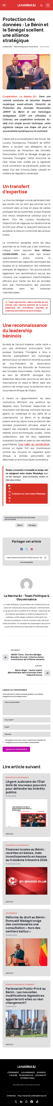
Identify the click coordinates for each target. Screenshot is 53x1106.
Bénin (19, 525)
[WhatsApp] (26, 1101)
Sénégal (32, 525)
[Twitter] (16, 1101)
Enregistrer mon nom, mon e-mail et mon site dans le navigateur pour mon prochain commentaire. (25, 741)
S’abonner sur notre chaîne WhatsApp (28, 493)
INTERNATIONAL (27, 1078)
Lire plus (9, 834)
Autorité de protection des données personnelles (20, 518)
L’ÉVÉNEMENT (13, 1072)
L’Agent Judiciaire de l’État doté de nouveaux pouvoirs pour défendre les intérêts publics (26, 786)
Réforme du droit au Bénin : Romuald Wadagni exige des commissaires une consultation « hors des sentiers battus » (26, 924)
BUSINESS (9, 984)
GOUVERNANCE (23, 777)
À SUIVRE (13, 1075)
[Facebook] (31, 1101)
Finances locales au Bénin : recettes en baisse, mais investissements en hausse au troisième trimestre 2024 (26, 854)
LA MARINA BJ (26, 5)
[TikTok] (37, 1101)
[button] (4, 5)
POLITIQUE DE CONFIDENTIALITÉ (32, 1096)
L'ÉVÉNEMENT (30, 984)
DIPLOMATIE (40, 1075)
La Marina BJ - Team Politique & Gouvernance (26, 597)
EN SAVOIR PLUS (11, 777)
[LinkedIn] (21, 1101)
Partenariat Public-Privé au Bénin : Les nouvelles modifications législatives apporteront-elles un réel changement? (26, 995)
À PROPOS (11, 1096)
